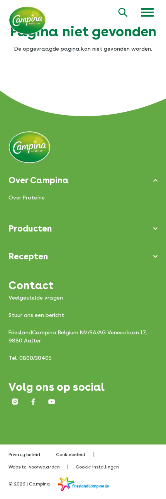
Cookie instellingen (97, 467)
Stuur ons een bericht (36, 315)
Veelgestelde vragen (35, 298)
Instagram (14, 401)
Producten (30, 228)
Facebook (33, 401)
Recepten (28, 256)
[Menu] (147, 12)
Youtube (52, 401)
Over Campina (38, 180)
